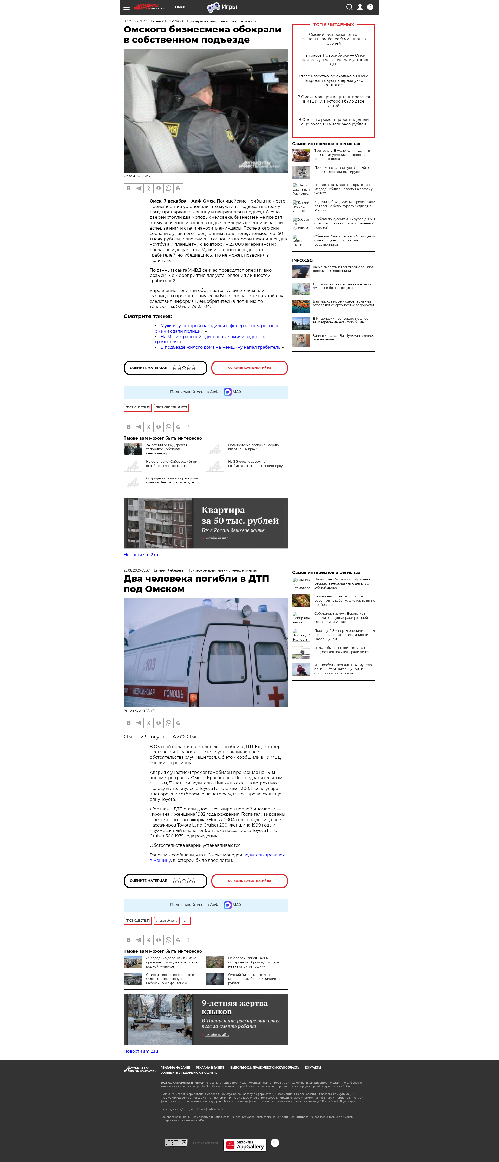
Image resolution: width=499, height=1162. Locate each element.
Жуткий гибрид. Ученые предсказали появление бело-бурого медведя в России (344, 206)
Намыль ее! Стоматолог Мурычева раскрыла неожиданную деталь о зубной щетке (342, 583)
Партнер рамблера (205, 1142)
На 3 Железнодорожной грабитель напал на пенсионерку (255, 464)
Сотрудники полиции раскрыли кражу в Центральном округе (172, 480)
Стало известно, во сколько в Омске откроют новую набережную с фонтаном (334, 80)
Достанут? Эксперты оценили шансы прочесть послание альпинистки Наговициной (344, 635)
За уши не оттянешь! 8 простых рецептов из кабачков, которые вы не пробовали (344, 600)
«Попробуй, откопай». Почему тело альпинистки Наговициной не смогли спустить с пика (343, 669)
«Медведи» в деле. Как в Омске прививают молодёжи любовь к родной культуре (172, 962)
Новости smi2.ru (141, 554)
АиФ (151, 711)
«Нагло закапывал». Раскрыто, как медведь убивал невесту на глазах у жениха (343, 189)
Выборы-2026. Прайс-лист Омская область (264, 1067)
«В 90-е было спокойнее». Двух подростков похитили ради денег (341, 650)
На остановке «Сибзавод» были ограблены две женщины (171, 464)
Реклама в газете (210, 1067)
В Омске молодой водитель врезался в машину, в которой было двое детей (334, 101)
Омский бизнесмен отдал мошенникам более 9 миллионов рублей (333, 39)
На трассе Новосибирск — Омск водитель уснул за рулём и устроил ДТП (333, 59)
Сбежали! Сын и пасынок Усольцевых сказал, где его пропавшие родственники (344, 240)
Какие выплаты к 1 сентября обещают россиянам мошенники (343, 269)
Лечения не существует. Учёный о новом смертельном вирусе (341, 170)
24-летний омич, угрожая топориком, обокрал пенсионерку (166, 449)
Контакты (313, 1067)
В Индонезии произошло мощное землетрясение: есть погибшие (340, 320)
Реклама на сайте (175, 1067)
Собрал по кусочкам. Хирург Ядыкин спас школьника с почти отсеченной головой (344, 223)
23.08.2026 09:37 (137, 570)
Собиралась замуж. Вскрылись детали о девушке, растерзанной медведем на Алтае (341, 618)
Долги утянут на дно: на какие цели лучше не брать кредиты (342, 286)
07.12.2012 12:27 (135, 21)
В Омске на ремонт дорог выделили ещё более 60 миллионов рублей (334, 122)
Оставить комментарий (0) (249, 368)
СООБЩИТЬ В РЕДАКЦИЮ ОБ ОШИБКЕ (189, 1072)
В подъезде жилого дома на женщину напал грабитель (220, 347)
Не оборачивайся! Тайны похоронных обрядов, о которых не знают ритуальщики (254, 962)
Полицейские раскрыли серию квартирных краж (253, 447)
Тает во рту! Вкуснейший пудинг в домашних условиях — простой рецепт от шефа (342, 155)
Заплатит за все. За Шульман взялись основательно (343, 337)
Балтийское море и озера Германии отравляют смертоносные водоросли (343, 303)
